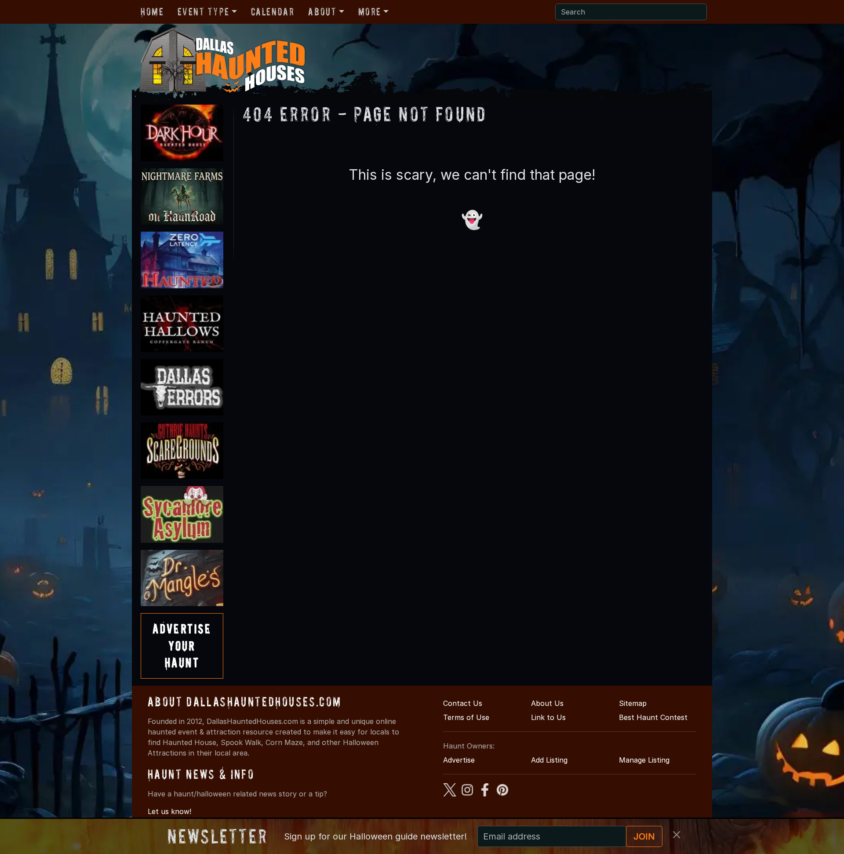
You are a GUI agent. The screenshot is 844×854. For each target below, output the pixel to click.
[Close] (676, 834)
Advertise (459, 760)
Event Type (203, 12)
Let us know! (169, 811)
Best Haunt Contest (653, 717)
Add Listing (549, 760)
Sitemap (633, 703)
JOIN (644, 836)
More (369, 12)
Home (152, 12)
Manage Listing (644, 760)
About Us (547, 703)
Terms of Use (466, 717)
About (322, 12)
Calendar (273, 12)
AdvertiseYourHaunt (182, 645)
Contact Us (462, 703)
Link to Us (548, 717)
